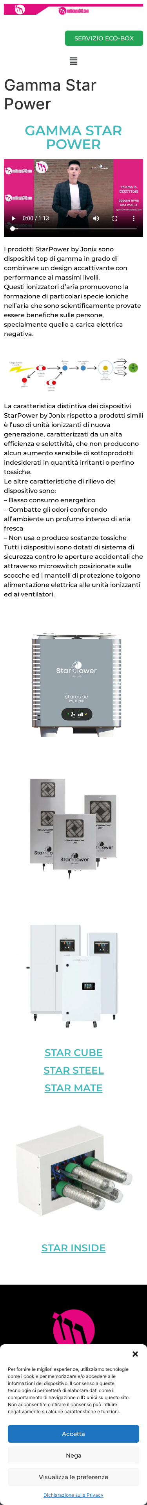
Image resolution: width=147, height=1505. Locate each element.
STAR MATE (74, 1088)
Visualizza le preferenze (73, 1477)
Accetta (73, 1434)
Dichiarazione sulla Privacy (73, 1495)
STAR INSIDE (74, 1248)
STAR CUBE (74, 1052)
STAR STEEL (74, 1070)
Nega (74, 1455)
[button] (135, 1354)
